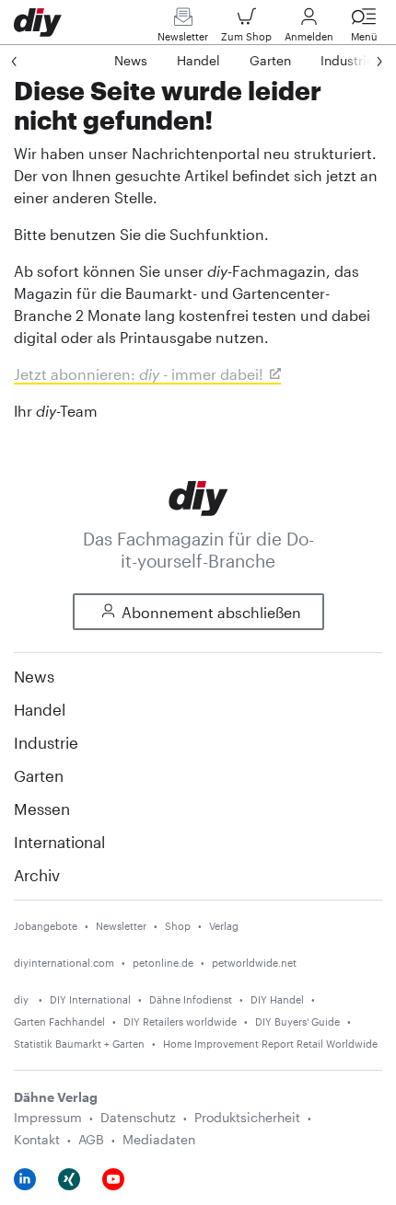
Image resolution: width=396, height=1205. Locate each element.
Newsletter (182, 36)
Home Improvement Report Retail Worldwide (270, 1044)
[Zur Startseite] (198, 496)
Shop (178, 926)
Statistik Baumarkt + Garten (79, 1044)
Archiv (37, 875)
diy (22, 999)
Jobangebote (45, 926)
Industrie (46, 742)
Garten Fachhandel (59, 1021)
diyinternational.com (64, 963)
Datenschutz (138, 1117)
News (34, 676)
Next (361, 60)
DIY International (90, 999)
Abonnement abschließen (211, 612)
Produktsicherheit (247, 1117)
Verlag (224, 926)
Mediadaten (158, 1139)
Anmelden (309, 36)
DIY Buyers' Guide (297, 1021)
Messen (42, 808)
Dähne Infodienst (190, 999)
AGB (91, 1139)
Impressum (48, 1117)
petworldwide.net (254, 963)
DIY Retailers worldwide (180, 1021)
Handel (39, 709)
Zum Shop (246, 36)
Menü (364, 36)
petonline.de (163, 963)
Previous (32, 60)
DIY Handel (277, 999)
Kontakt (37, 1139)
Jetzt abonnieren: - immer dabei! (138, 374)
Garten (39, 775)
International (59, 841)
